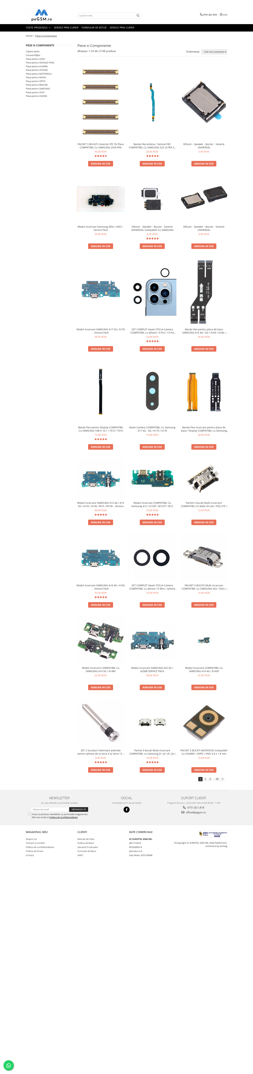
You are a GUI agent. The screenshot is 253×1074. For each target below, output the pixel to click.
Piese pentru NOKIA (36, 77)
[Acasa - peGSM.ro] (43, 15)
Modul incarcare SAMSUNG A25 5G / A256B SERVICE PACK (152, 669)
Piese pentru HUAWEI (37, 66)
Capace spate (32, 51)
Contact (30, 855)
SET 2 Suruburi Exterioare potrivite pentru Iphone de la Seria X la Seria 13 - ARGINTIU (101, 752)
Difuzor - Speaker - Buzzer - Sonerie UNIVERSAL (203, 145)
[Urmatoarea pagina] (222, 779)
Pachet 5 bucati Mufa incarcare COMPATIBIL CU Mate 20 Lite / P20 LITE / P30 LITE (204, 504)
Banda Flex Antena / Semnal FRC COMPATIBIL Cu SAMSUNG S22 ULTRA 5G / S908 (152, 145)
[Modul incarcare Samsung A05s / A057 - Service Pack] (101, 199)
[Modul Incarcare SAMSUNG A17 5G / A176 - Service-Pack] (101, 292)
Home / (30, 35)
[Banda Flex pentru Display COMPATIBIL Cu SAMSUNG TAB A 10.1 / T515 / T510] (101, 392)
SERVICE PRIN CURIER (66, 27)
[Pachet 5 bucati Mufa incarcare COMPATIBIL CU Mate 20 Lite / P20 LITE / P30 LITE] (204, 478)
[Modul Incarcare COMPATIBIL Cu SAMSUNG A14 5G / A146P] (101, 640)
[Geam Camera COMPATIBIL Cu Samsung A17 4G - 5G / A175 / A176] (152, 392)
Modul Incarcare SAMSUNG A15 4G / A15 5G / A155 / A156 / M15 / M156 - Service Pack (100, 504)
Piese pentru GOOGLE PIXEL (40, 62)
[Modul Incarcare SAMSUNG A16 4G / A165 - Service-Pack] (101, 557)
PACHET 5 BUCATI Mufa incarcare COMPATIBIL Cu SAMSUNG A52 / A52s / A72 (204, 587)
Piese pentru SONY (35, 58)
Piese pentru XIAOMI (36, 96)
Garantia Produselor (87, 847)
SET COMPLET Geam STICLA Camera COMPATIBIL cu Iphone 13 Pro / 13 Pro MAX (152, 331)
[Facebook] (127, 810)
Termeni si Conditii (35, 843)
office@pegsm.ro (195, 812)
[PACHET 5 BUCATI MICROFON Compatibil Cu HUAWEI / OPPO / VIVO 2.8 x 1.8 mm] (204, 723)
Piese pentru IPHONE (37, 69)
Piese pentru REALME (37, 84)
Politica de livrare (34, 851)
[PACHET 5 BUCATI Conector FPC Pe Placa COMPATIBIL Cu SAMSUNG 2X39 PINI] (101, 102)
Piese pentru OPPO (35, 81)
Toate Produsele (37, 27)
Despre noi (31, 839)
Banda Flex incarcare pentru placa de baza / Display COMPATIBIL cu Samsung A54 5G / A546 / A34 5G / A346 (204, 429)
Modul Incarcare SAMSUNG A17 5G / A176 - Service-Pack (101, 331)
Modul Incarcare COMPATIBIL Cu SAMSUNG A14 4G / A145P (204, 669)
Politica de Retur (85, 843)
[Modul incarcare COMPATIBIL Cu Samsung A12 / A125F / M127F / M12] (152, 479)
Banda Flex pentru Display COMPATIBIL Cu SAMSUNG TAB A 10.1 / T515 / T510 (100, 429)
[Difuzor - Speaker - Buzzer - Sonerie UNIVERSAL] (204, 102)
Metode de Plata (85, 839)
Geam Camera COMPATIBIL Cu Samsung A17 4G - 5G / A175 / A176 (152, 429)
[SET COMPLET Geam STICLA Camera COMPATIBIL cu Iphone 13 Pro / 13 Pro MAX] (152, 292)
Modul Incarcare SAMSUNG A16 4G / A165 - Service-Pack (101, 587)
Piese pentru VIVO (35, 92)
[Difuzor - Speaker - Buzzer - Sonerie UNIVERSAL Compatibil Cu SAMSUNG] (152, 199)
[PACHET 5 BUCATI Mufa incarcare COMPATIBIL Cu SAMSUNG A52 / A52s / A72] (204, 558)
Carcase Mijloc (33, 55)
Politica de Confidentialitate (63, 817)
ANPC (80, 855)
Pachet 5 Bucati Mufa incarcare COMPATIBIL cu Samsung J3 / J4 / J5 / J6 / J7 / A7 (152, 752)
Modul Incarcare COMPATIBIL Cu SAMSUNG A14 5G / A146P (100, 669)
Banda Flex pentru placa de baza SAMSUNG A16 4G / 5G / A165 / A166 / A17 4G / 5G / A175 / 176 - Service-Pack (204, 331)
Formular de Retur (94, 27)
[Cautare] (138, 15)
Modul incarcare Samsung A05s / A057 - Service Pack (101, 228)
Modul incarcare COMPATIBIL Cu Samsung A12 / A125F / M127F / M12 (152, 504)
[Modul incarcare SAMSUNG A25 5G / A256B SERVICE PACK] (152, 640)
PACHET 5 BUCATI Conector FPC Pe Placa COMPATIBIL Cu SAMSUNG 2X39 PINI (101, 145)
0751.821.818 (195, 807)
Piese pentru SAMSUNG (38, 88)
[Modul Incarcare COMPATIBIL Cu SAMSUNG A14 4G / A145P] (204, 640)
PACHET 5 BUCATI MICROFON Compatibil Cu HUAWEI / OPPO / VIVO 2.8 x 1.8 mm (203, 752)
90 (217, 779)
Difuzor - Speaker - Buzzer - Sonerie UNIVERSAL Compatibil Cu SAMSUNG (152, 228)
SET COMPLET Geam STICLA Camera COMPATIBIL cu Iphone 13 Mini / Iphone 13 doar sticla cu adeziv (152, 587)
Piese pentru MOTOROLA (39, 73)
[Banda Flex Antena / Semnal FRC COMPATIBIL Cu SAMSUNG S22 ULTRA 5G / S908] (152, 102)
